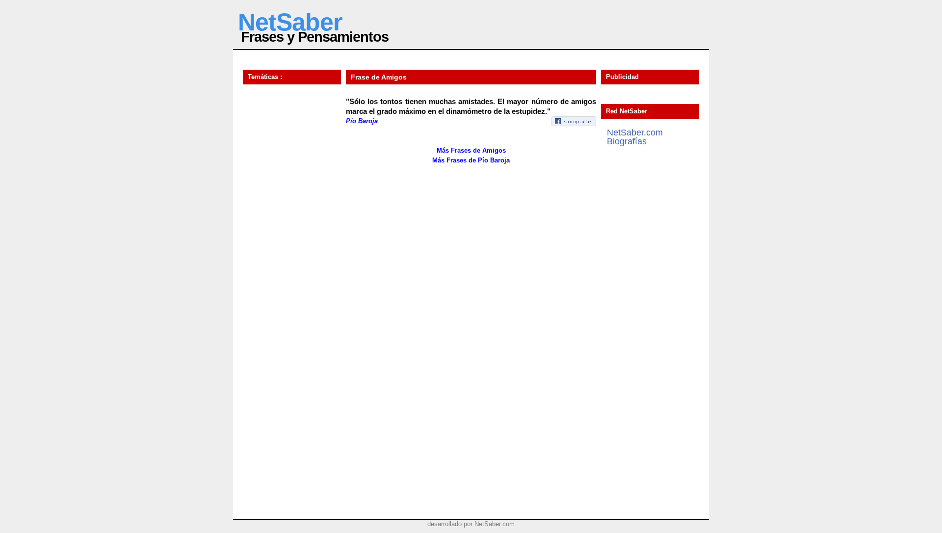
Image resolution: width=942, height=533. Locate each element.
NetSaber (290, 22)
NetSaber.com (635, 132)
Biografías (627, 141)
